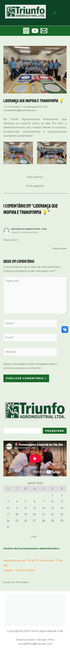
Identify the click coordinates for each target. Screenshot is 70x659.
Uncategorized (31, 106)
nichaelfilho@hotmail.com (29, 229)
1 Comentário (11, 106)
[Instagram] (26, 30)
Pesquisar (54, 430)
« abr (34, 536)
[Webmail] (43, 30)
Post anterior (35, 177)
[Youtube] (35, 30)
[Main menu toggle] (54, 12)
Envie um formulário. (16, 582)
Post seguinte (34, 185)
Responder (59, 248)
